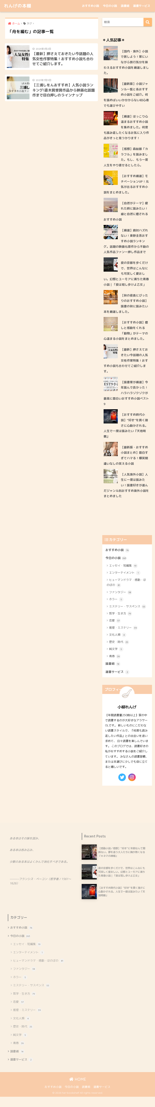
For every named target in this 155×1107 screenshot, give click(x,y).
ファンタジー (120, 592)
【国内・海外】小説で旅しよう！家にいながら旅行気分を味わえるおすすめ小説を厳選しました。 (126, 62)
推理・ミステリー (123, 628)
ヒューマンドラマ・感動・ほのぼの (126, 582)
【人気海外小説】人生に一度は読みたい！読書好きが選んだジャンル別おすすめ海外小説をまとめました (126, 485)
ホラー (115, 599)
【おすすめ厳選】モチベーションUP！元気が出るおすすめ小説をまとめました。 (126, 184)
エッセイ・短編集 (122, 566)
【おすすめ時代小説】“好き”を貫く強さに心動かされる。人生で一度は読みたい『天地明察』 (126, 425)
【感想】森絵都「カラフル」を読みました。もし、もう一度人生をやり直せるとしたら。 (126, 157)
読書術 (125, 6)
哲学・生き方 (120, 613)
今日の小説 (110, 6)
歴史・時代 (118, 642)
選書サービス (141, 6)
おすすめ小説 (90, 6)
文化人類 (117, 635)
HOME (80, 1079)
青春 (114, 656)
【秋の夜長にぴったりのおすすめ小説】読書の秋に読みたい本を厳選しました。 (126, 303)
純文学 (115, 649)
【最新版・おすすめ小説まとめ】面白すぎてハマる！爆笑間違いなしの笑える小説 (126, 455)
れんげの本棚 (17, 6)
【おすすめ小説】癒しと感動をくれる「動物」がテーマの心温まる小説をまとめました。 (126, 330)
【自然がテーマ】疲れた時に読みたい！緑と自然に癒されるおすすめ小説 (126, 211)
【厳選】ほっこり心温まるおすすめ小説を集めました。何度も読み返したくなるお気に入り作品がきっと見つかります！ (126, 127)
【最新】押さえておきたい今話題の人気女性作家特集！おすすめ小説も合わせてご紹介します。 (126, 360)
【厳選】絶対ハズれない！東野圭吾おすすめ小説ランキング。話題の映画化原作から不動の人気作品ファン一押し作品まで (126, 241)
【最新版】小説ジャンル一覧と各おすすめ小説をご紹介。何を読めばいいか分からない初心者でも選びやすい (126, 95)
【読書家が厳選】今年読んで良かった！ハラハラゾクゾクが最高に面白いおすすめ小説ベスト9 (126, 393)
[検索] (147, 22)
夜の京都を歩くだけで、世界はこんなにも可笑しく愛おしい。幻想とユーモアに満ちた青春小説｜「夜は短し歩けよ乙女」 (126, 274)
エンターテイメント (124, 573)
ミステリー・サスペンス (127, 606)
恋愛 (114, 620)
